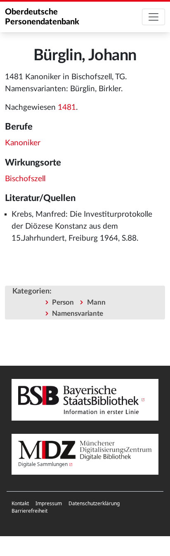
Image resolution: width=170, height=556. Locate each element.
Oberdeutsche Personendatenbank (42, 17)
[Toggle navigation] (153, 17)
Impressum (48, 503)
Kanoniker (22, 143)
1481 (67, 107)
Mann (96, 302)
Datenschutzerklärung (94, 503)
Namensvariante (77, 313)
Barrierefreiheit (29, 510)
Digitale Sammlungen (43, 464)
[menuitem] (20, 503)
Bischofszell (25, 179)
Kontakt (20, 503)
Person (63, 302)
